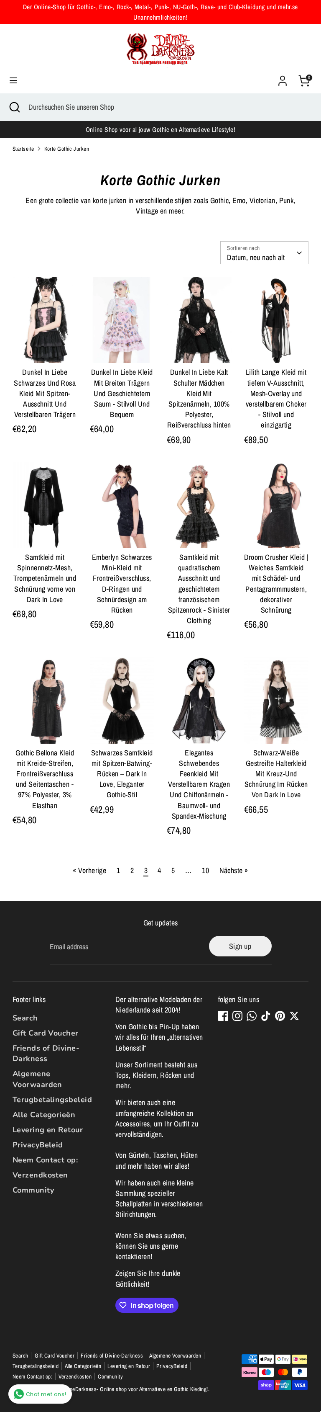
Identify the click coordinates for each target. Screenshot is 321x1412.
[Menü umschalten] (13, 80)
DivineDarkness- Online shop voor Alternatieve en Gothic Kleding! (134, 1389)
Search (25, 1018)
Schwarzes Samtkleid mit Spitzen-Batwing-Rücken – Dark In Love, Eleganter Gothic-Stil (122, 773)
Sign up (240, 946)
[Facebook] (223, 1016)
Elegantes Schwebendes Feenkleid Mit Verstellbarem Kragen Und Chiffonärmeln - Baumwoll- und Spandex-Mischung (199, 784)
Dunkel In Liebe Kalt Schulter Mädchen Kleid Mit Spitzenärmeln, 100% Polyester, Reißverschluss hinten (199, 398)
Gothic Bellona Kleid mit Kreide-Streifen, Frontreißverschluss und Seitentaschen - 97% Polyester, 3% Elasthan (44, 779)
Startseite (23, 148)
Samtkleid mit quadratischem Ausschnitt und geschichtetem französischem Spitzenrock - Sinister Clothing (199, 589)
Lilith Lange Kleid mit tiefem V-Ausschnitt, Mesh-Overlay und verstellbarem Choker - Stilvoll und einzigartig (276, 398)
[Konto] (282, 77)
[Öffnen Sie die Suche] (14, 107)
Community (33, 1190)
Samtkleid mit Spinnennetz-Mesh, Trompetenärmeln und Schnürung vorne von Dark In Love (44, 578)
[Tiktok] (266, 1016)
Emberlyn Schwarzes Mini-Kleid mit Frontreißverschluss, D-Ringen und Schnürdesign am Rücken (122, 583)
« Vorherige (89, 870)
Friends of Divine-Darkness (46, 1053)
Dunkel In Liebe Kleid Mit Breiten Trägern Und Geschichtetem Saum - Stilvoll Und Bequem (122, 393)
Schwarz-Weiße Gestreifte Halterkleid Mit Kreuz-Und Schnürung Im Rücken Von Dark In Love (276, 773)
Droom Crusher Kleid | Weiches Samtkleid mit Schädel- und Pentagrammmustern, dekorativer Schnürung (276, 583)
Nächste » (233, 870)
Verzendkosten (40, 1175)
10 (205, 870)
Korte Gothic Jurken (66, 148)
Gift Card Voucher (46, 1033)
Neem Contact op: (45, 1160)
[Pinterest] (280, 1016)
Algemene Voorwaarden (37, 1079)
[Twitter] (294, 1016)
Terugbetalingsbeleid (52, 1100)
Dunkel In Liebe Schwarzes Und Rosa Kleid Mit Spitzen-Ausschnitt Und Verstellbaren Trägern (45, 393)
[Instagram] (237, 1016)
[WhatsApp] (252, 1016)
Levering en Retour (48, 1130)
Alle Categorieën (44, 1115)
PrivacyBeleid (38, 1145)
